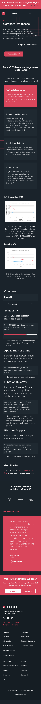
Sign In (14, 13)
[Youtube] (8, 618)
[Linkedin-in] (12, 618)
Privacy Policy (20, 694)
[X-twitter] (4, 618)
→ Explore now (32, 5)
